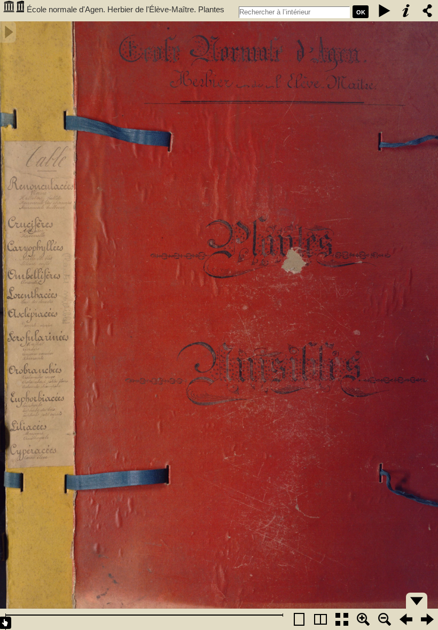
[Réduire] (384, 619)
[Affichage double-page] (320, 619)
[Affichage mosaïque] (342, 619)
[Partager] (427, 10)
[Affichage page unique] (299, 619)
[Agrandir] (363, 619)
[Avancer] (427, 619)
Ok (360, 12)
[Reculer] (406, 619)
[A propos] (406, 10)
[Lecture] (384, 10)
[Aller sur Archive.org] (13, 10)
